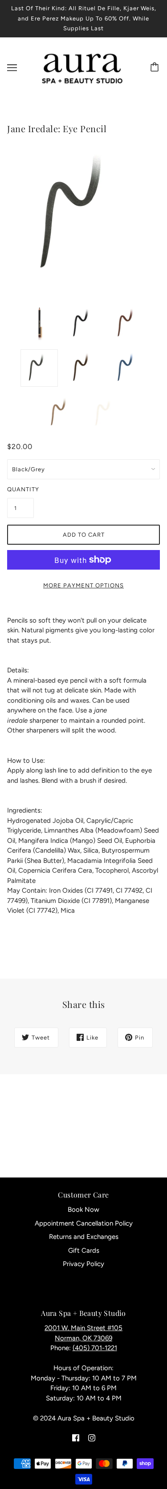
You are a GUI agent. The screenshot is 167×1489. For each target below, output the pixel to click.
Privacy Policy (83, 1264)
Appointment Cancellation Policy (84, 1223)
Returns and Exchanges (83, 1237)
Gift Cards (83, 1250)
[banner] (81, 67)
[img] (76, 1437)
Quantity (20, 489)
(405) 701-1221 (95, 1348)
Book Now (83, 1210)
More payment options (83, 585)
